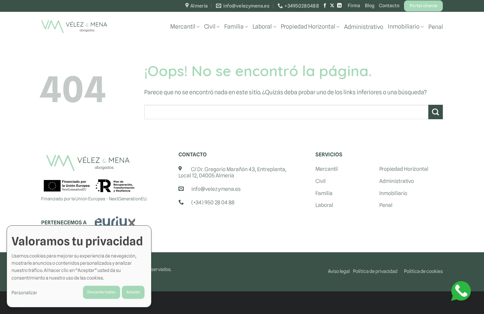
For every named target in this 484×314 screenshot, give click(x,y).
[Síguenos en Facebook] (325, 5)
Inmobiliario (403, 26)
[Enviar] (435, 112)
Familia (234, 26)
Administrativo (363, 26)
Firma (354, 5)
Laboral (262, 26)
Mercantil (182, 26)
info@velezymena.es (216, 189)
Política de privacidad (375, 271)
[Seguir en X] (332, 5)
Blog (369, 5)
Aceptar (133, 292)
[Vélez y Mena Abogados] (87, 163)
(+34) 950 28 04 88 (212, 202)
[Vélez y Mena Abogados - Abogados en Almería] (74, 26)
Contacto (389, 5)
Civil (209, 26)
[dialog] (79, 266)
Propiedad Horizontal (308, 26)
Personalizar (24, 292)
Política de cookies (423, 271)
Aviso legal (339, 271)
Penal (435, 26)
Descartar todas (101, 292)
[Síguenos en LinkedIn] (339, 5)
